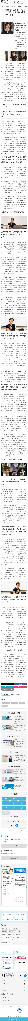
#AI (19, 931)
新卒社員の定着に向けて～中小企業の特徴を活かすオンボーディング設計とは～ (20, 883)
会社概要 (3, 1006)
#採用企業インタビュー (7, 942)
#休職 (11, 940)
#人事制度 (4, 705)
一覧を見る (21, 830)
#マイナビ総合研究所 (19, 901)
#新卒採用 (17, 897)
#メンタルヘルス (6, 893)
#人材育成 (22, 703)
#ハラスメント (5, 891)
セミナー (3, 984)
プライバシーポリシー (10, 1010)
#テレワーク (14, 703)
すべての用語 (13, 816)
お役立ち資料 (5, 997)
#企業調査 (4, 931)
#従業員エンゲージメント (7, 895)
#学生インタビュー (20, 940)
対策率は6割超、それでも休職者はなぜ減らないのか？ (7, 883)
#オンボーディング (19, 895)
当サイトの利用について (20, 1006)
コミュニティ (5, 987)
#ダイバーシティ (6, 887)
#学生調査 (15, 928)
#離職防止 (17, 899)
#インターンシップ (6, 928)
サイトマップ (10, 1006)
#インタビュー (5, 703)
